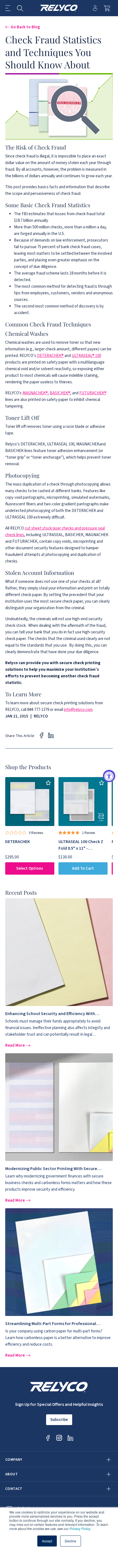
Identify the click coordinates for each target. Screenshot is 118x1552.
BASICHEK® (60, 393)
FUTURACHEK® (92, 393)
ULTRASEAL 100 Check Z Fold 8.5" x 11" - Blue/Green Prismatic (80, 848)
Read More (15, 1045)
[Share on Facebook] (41, 735)
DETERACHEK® (50, 356)
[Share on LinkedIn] (51, 735)
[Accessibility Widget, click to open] (109, 776)
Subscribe (59, 1420)
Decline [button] (70, 1541)
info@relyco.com (78, 710)
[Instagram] (59, 1438)
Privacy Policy (79, 1528)
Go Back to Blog (25, 27)
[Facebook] (48, 1438)
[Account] (95, 8)
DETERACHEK (17, 842)
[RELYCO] (59, 8)
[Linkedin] (70, 1438)
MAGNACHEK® (35, 393)
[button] (7, 8)
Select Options (29, 868)
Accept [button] (47, 1541)
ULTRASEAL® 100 (86, 356)
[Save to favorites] (48, 783)
